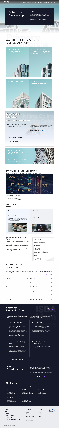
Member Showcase (46, 2)
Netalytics (40, 416)
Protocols (8, 417)
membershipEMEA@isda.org (27, 393)
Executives (27, 412)
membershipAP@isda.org (42, 393)
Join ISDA (39, 412)
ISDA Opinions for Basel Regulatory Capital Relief (16, 159)
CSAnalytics (40, 415)
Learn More (8, 250)
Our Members (39, 2)
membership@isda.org (11, 393)
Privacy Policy (12, 425)
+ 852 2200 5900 (10, 400)
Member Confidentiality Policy (30, 416)
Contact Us (53, 2)
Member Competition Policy (30, 415)
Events (7, 413)
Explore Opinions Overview (36, 130)
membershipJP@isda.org (26, 401)
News (6, 411)
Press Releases (40, 413)
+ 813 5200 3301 (25, 400)
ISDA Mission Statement (29, 420)
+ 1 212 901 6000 (10, 392)
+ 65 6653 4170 (40, 392)
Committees (9, 415)
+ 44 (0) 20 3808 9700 (26, 392)
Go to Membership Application (15, 19)
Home (21, 2)
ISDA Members (28, 413)
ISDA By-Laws (28, 419)
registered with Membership (22, 245)
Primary (24, 2)
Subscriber (34, 2)
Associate (29, 2)
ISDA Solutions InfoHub (13, 419)
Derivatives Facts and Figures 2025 (13, 161)
